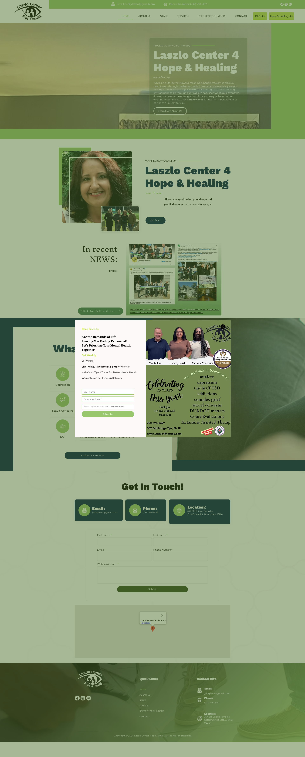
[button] (222, 326)
